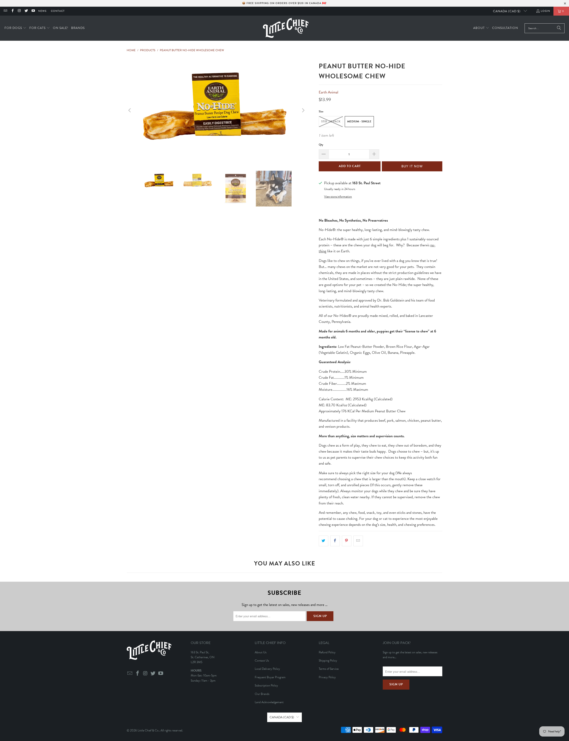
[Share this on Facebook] (335, 541)
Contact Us (262, 660)
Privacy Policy (327, 677)
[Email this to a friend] (358, 541)
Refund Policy (327, 652)
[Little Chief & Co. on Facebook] (12, 11)
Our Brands (262, 694)
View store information (338, 196)
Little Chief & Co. (148, 730)
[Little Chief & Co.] (286, 28)
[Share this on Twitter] (323, 541)
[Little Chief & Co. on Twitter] (26, 11)
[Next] (303, 110)
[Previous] (130, 110)
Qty (321, 144)
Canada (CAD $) (507, 11)
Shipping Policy (328, 660)
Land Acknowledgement (269, 702)
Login (545, 11)
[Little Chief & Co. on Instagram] (19, 11)
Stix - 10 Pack (331, 121)
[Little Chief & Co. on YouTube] (33, 11)
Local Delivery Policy (267, 668)
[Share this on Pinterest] (346, 541)
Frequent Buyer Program (270, 677)
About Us (260, 652)
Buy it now (412, 166)
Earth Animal (328, 92)
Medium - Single (359, 121)
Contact (58, 11)
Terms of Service (329, 668)
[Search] (559, 28)
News (42, 11)
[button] (15, 28)
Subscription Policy (266, 685)
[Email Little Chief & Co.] (5, 11)
